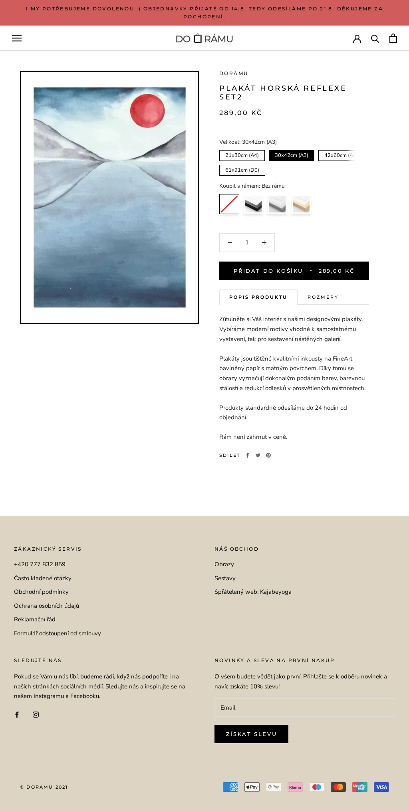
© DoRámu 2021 (44, 787)
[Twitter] (258, 455)
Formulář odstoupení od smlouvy (57, 633)
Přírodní (301, 204)
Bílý (277, 204)
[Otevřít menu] (17, 38)
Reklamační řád (35, 619)
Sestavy (225, 578)
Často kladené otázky (42, 578)
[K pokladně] (393, 38)
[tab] (258, 297)
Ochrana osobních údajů (46, 606)
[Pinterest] (268, 455)
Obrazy (224, 564)
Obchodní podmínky (41, 592)
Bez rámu (229, 204)
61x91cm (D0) (242, 169)
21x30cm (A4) (242, 154)
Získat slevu (251, 734)
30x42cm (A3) (291, 154)
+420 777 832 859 (40, 564)
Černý (253, 204)
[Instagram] (36, 714)
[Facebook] (247, 455)
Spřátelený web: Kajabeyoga (253, 592)
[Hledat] (375, 38)
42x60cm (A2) (341, 154)
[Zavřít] (389, 753)
